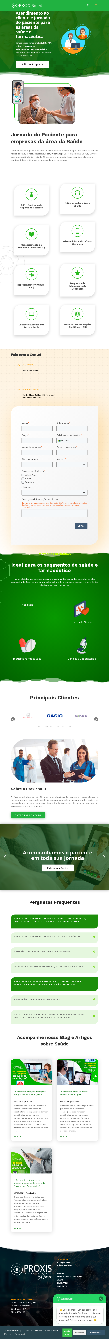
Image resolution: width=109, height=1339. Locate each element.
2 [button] (40, 726)
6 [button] (50, 726)
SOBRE (60, 1273)
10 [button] (59, 726)
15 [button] (71, 726)
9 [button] (57, 726)
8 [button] (54, 726)
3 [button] (42, 726)
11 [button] (61, 726)
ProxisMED (30, 1102)
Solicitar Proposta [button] (32, 64)
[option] (28, 715)
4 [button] (45, 726)
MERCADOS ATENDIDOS (69, 1276)
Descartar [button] (79, 1333)
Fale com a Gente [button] (57, 873)
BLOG (60, 1280)
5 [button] (47, 726)
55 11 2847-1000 (31, 370)
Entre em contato (28, 815)
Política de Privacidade (15, 1334)
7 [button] (52, 726)
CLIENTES (62, 1283)
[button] (13, 719)
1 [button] (38, 726)
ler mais (17, 1137)
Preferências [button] (96, 1333)
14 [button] (69, 726)
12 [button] (64, 726)
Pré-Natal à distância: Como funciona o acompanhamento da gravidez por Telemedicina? (29, 1183)
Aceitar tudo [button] (67, 1332)
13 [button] (66, 726)
